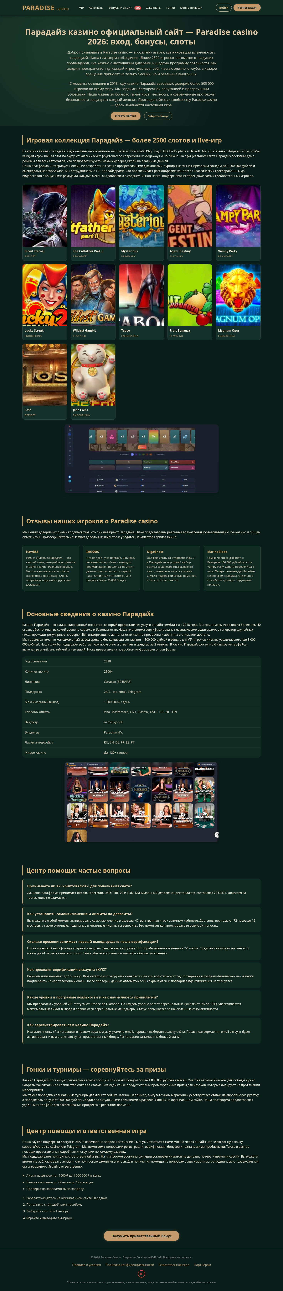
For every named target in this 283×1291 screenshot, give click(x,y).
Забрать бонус (158, 116)
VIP (81, 7)
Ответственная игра (174, 1265)
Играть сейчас (125, 115)
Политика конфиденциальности (129, 1265)
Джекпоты (153, 7)
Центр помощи (191, 7)
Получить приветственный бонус (141, 1236)
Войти (223, 7)
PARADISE (45, 7)
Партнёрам (202, 1265)
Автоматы (96, 7)
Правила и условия (86, 1265)
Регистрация (247, 7)
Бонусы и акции (124, 7)
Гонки (170, 7)
